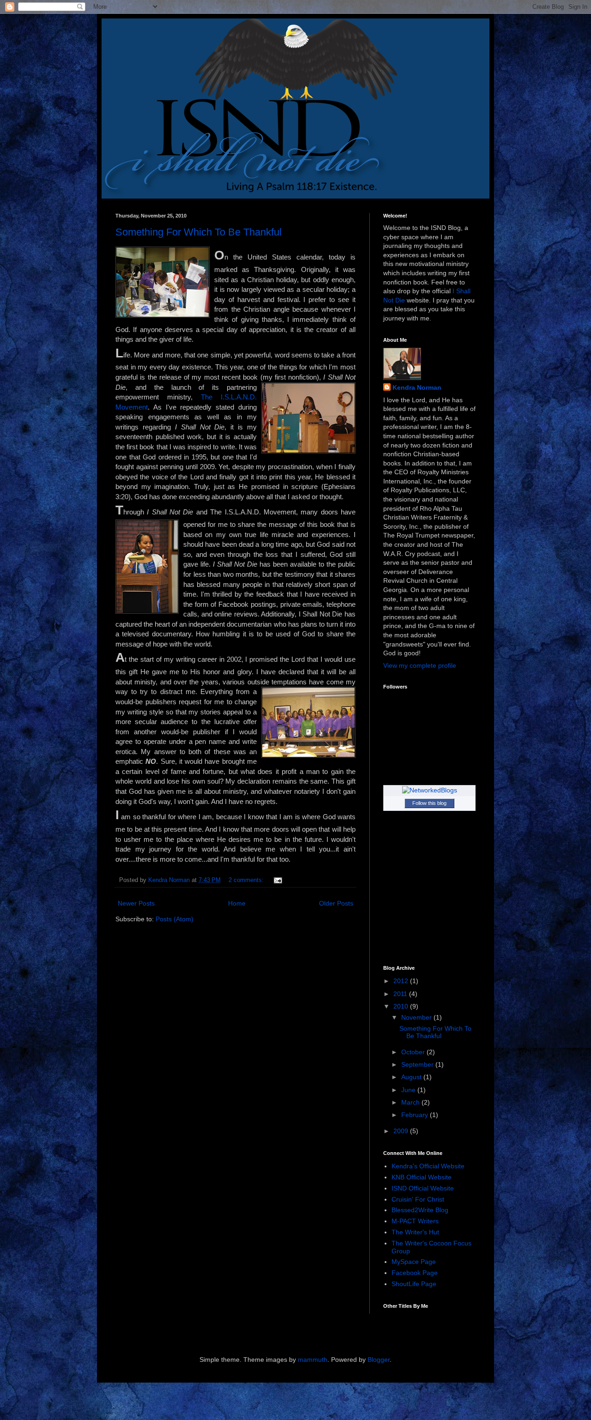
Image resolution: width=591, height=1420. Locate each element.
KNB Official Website (422, 1177)
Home (237, 903)
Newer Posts (136, 903)
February (415, 1114)
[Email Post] (277, 880)
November (417, 1017)
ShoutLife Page (414, 1283)
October (414, 1052)
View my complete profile (419, 665)
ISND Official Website (423, 1188)
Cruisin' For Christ (418, 1199)
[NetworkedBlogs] (429, 790)
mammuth (312, 1359)
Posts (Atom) (174, 919)
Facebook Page (415, 1272)
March (411, 1102)
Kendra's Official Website (428, 1166)
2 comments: (247, 880)
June (409, 1090)
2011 (401, 993)
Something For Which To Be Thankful (198, 232)
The (211, 397)
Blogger (379, 1359)
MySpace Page (414, 1261)
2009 (401, 1131)
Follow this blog (429, 803)
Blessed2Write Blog (420, 1210)
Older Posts (336, 903)
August (412, 1077)
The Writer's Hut (415, 1232)
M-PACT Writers (415, 1221)
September (418, 1064)
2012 (401, 981)
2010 (401, 1006)
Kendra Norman (416, 387)
